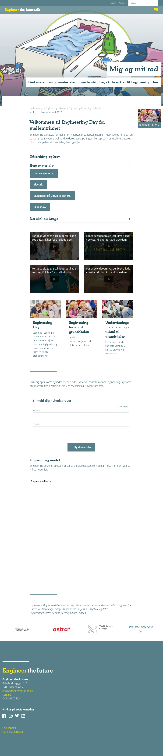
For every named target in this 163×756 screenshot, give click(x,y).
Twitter (17, 716)
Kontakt (122, 2)
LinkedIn (23, 716)
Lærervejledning (43, 173)
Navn (36, 410)
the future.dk (22, 10)
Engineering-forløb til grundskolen (85, 108)
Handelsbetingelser (13, 731)
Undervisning (36, 108)
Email (36, 424)
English (113, 2)
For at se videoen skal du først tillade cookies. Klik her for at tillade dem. (54, 237)
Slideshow (40, 207)
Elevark (38, 184)
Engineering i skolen (56, 108)
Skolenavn (39, 438)
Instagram (11, 716)
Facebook (4, 716)
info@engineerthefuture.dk (17, 691)
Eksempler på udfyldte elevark (52, 195)
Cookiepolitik (9, 728)
